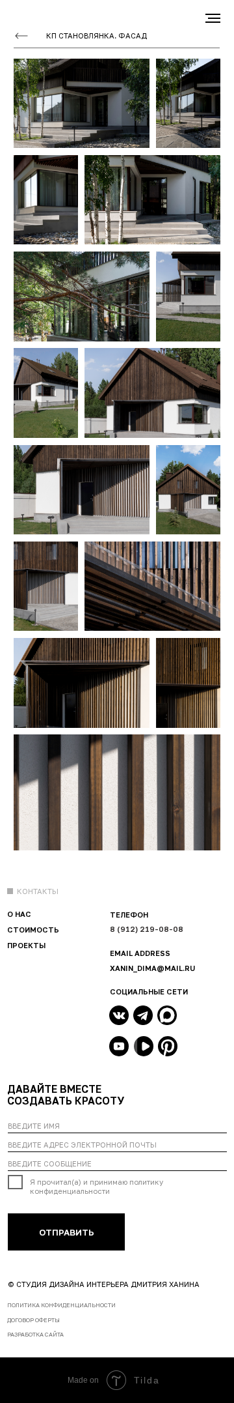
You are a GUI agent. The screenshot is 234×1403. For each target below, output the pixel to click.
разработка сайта (35, 1334)
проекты (26, 945)
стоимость (33, 929)
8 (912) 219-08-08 (146, 929)
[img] (119, 1015)
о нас (19, 914)
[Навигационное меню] (212, 18)
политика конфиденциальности (61, 1305)
